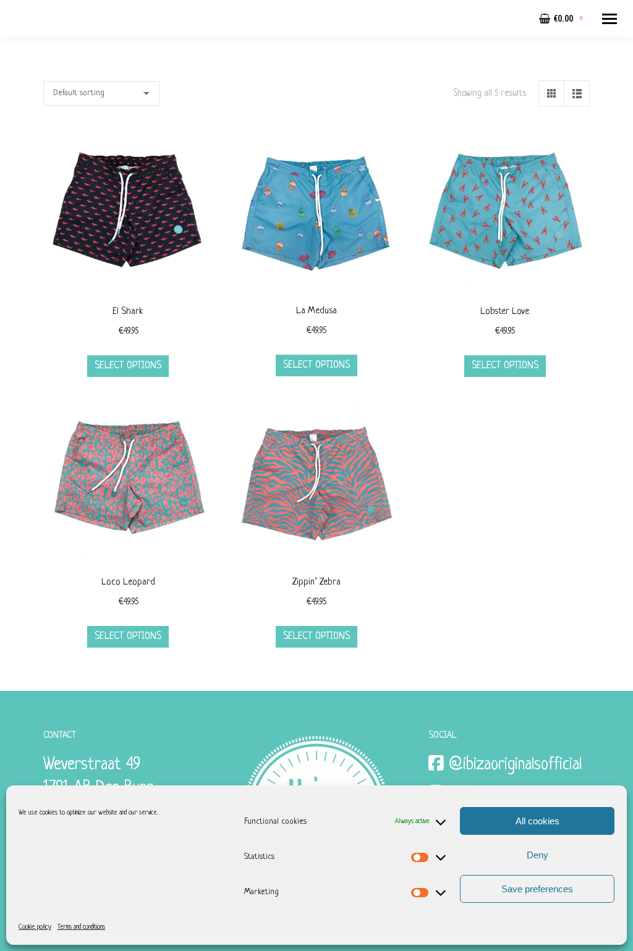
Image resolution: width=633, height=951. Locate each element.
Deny (537, 855)
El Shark (128, 311)
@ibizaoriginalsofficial (515, 765)
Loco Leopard (128, 582)
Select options (128, 365)
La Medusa (316, 311)
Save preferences (537, 889)
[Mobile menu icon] (609, 19)
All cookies (537, 821)
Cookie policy (35, 927)
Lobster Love (504, 311)
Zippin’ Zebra (316, 582)
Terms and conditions (81, 927)
